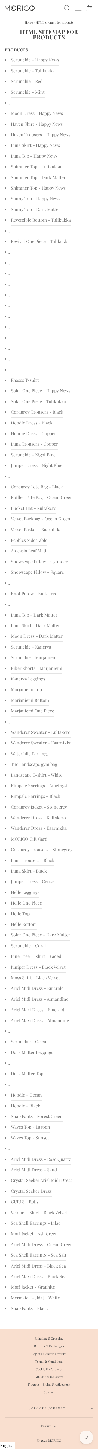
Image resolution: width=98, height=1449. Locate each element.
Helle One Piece (26, 903)
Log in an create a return (49, 1354)
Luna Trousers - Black (32, 860)
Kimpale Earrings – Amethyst (39, 785)
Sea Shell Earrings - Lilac (35, 1223)
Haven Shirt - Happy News (37, 124)
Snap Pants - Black (29, 1308)
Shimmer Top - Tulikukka (36, 166)
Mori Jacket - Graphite (33, 1287)
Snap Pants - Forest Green (37, 1116)
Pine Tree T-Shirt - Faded (36, 956)
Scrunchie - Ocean (29, 1041)
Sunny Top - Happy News (35, 198)
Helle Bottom (24, 924)
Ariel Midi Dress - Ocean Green (42, 1244)
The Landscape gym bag (34, 764)
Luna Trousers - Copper (34, 444)
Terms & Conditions (49, 1361)
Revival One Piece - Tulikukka (40, 241)
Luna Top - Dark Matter (34, 615)
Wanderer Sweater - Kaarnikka (41, 742)
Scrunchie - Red (26, 81)
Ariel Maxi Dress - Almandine (40, 1020)
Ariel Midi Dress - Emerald (37, 988)
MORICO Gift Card (29, 839)
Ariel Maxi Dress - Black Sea (38, 1276)
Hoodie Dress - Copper (33, 433)
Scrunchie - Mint (28, 92)
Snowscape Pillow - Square (37, 572)
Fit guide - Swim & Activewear (49, 1384)
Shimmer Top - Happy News (38, 188)
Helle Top (20, 913)
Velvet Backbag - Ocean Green (40, 518)
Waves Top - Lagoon (30, 1127)
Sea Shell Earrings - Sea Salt (38, 1255)
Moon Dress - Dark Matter (37, 636)
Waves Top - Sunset (30, 1137)
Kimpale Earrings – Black (35, 796)
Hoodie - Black (25, 1105)
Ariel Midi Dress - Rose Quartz (41, 1159)
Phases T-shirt (25, 380)
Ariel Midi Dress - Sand (34, 1169)
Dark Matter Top (27, 1073)
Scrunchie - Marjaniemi (34, 657)
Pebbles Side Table (29, 540)
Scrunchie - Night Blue (33, 455)
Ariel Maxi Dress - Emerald (37, 1009)
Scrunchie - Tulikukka (33, 70)
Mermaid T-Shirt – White (35, 1298)
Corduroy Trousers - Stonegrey (41, 849)
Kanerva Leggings (28, 679)
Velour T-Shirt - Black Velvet (39, 1212)
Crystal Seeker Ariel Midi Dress (41, 1180)
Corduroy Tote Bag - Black (37, 487)
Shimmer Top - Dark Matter (38, 177)
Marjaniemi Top (26, 689)
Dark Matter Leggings (32, 1052)
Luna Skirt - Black (29, 871)
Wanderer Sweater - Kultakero (41, 732)
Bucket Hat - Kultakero (33, 508)
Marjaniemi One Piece (32, 711)
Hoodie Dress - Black (32, 423)
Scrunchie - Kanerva (31, 647)
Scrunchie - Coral (28, 945)
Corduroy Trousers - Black (37, 412)
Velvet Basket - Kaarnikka (36, 529)
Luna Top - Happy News (34, 156)
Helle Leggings (25, 892)
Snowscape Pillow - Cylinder (39, 561)
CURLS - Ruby (25, 1201)
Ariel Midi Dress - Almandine (39, 999)
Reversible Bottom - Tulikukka (41, 220)
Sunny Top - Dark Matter (35, 209)
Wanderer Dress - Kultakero (38, 817)
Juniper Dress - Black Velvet (38, 967)
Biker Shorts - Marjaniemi (36, 668)
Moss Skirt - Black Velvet (35, 977)
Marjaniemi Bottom (30, 700)
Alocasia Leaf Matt (29, 550)
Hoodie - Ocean (26, 1095)
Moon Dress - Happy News (37, 113)
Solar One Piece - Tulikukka (38, 401)
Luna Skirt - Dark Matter (35, 625)
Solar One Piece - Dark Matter (40, 935)
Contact (49, 1392)
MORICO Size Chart (49, 1377)
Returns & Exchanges (49, 1346)
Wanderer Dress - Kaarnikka (39, 828)
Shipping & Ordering (49, 1338)
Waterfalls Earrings (29, 753)
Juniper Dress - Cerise (32, 881)
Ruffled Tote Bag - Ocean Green (42, 497)
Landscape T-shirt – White (36, 775)
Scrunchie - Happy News (35, 60)
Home (29, 22)
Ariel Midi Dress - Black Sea (38, 1266)
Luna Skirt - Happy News (35, 145)
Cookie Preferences (49, 1369)
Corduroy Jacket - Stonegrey (39, 807)
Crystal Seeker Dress (31, 1191)
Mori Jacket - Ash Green (34, 1233)
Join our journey (48, 1408)
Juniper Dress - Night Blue (36, 465)
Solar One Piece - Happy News (40, 390)
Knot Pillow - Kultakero (34, 593)
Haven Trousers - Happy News (40, 134)
